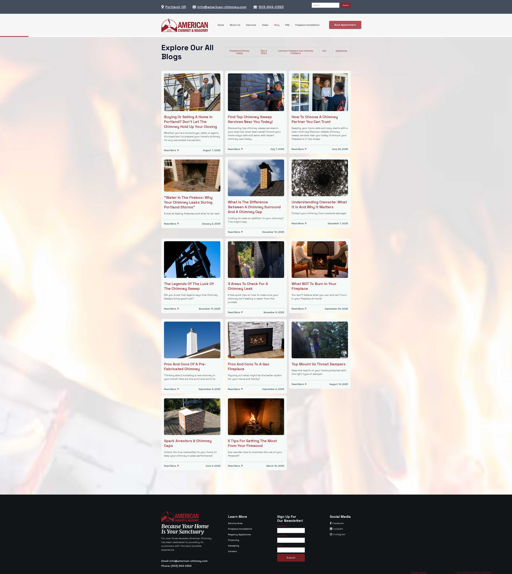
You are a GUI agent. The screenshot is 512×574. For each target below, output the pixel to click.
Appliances (341, 51)
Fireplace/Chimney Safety (239, 52)
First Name (282, 526)
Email (279, 545)
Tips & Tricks (263, 52)
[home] (184, 25)
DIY (325, 51)
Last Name (282, 536)
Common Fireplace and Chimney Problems (295, 52)
